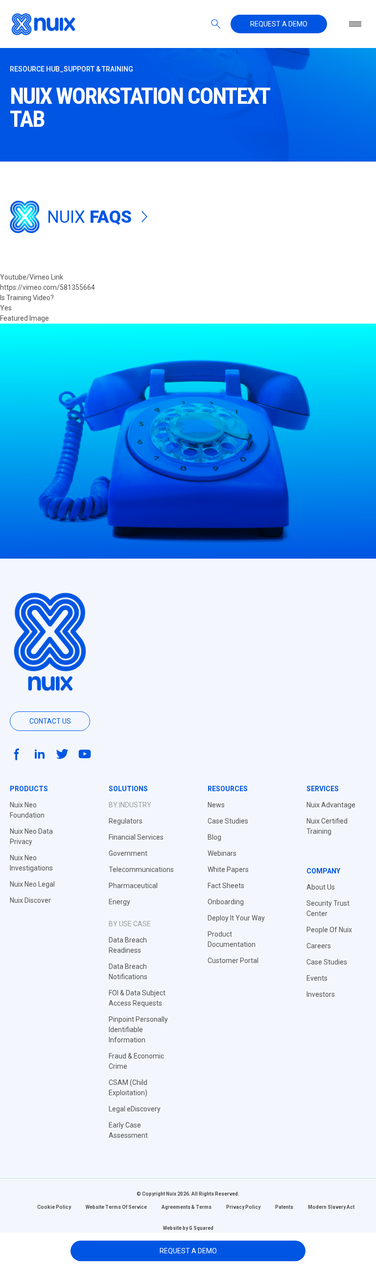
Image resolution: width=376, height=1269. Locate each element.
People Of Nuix (329, 930)
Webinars (222, 853)
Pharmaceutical (133, 886)
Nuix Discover (30, 900)
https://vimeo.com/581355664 (47, 287)
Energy (119, 902)
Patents (284, 1207)
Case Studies (228, 821)
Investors (320, 994)
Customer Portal (233, 960)
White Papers (228, 869)
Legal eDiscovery (135, 1109)
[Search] (216, 24)
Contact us (50, 721)
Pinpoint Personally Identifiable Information (138, 1029)
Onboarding (226, 902)
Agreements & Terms (187, 1207)
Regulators (125, 821)
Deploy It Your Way (236, 918)
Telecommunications (141, 869)
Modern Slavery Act (331, 1207)
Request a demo (278, 24)
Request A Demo (188, 1251)
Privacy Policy (243, 1207)
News (216, 805)
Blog (214, 837)
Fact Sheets (226, 886)
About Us (320, 887)
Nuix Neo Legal (32, 884)
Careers (318, 946)
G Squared (201, 1228)
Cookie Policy (54, 1207)
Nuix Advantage (330, 805)
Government (128, 853)
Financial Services (136, 837)
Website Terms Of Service (116, 1207)
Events (317, 978)
